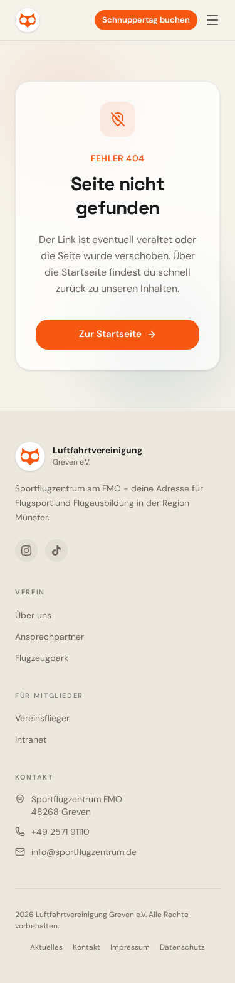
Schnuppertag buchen (146, 19)
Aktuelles (46, 947)
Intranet (30, 739)
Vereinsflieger (42, 718)
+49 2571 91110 (60, 831)
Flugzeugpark (41, 657)
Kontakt (86, 947)
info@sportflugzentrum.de (84, 851)
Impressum (130, 947)
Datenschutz (182, 947)
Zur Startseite (110, 334)
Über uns (33, 615)
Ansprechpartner (49, 636)
